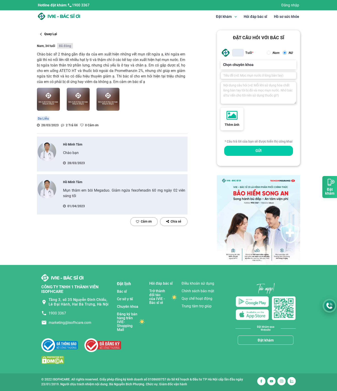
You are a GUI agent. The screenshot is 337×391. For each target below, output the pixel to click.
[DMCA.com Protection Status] (52, 360)
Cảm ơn (146, 221)
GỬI (258, 151)
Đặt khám (266, 340)
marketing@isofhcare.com (70, 322)
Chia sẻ (176, 221)
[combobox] (223, 65)
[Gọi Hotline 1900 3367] (329, 306)
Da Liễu (43, 118)
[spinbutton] (237, 52)
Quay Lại (50, 34)
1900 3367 (80, 5)
